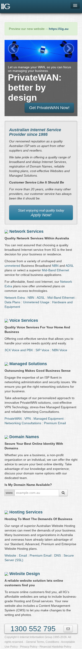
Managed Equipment (48, 418)
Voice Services (23, 320)
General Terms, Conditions (42, 642)
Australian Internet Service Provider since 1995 (35, 132)
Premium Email (55, 423)
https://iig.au (59, 29)
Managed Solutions (28, 363)
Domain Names (24, 436)
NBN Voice (59, 350)
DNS (57, 555)
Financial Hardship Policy (55, 646)
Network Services (26, 231)
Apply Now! (41, 213)
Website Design (24, 573)
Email (23, 555)
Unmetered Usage (36, 302)
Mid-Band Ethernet (55, 270)
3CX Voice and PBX (19, 350)
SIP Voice (42, 350)
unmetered (12, 265)
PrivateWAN (13, 418)
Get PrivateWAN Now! (49, 107)
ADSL (70, 265)
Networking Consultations (23, 423)
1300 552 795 (33, 629)
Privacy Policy (28, 646)
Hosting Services (26, 512)
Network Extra (15, 297)
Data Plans (12, 302)
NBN (55, 265)
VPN (27, 418)
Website (10, 555)
